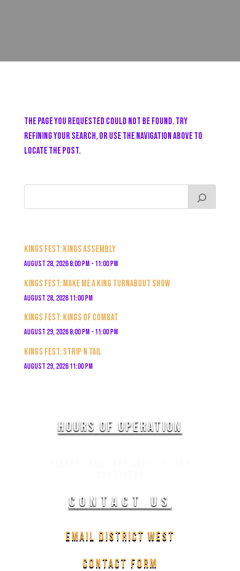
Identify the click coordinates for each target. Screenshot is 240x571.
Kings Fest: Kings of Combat (71, 317)
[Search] (202, 196)
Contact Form (120, 563)
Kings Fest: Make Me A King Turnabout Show (97, 283)
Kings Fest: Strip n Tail (63, 352)
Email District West (120, 536)
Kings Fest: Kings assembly (70, 249)
